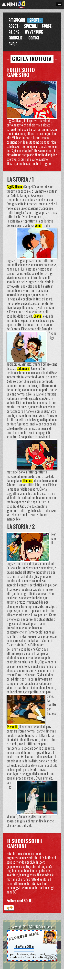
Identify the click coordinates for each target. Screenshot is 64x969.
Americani (17, 20)
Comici (34, 38)
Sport (34, 20)
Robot (13, 26)
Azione (14, 32)
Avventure (34, 32)
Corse (47, 26)
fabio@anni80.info (25, 947)
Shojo (13, 44)
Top (7, 908)
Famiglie (16, 38)
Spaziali (31, 26)
